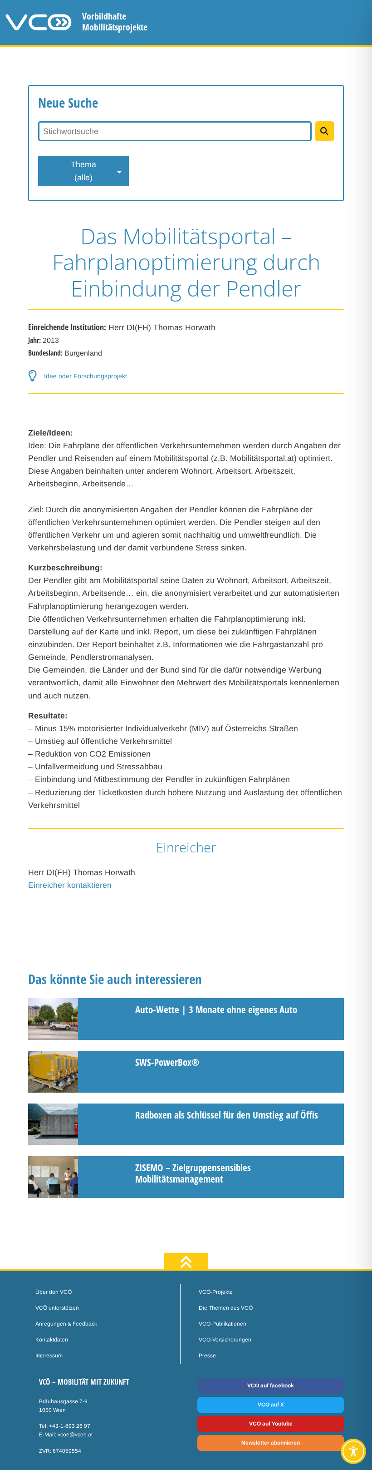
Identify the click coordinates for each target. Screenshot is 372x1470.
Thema (83, 171)
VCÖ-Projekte (216, 1292)
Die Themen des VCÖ (226, 1308)
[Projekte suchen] (324, 131)
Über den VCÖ (53, 1292)
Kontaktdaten (51, 1339)
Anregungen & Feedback (66, 1324)
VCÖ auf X (271, 1404)
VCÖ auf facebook (270, 1385)
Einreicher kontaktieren (70, 885)
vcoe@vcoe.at (75, 1434)
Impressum (49, 1355)
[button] (186, 376)
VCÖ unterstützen (57, 1308)
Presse (207, 1355)
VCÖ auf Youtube (271, 1424)
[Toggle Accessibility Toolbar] (353, 1451)
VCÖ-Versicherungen (225, 1339)
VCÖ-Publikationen (222, 1324)
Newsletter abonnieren (270, 1443)
